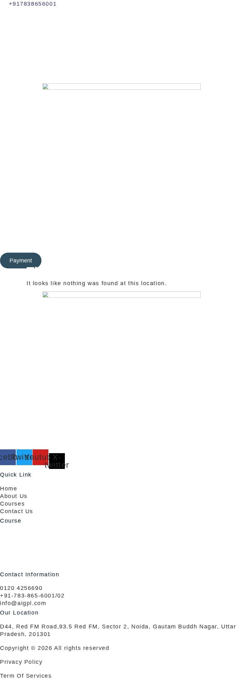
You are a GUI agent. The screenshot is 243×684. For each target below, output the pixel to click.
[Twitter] (121, 31)
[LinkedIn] (121, 45)
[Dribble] (121, 59)
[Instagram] (121, 73)
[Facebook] (121, 17)
